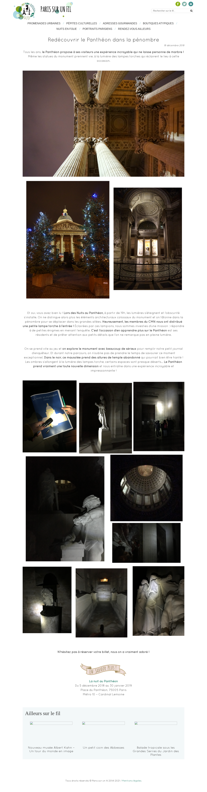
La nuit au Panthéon (103, 681)
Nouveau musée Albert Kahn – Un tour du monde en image (51, 749)
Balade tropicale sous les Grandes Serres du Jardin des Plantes (156, 751)
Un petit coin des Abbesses (103, 747)
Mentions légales (131, 780)
